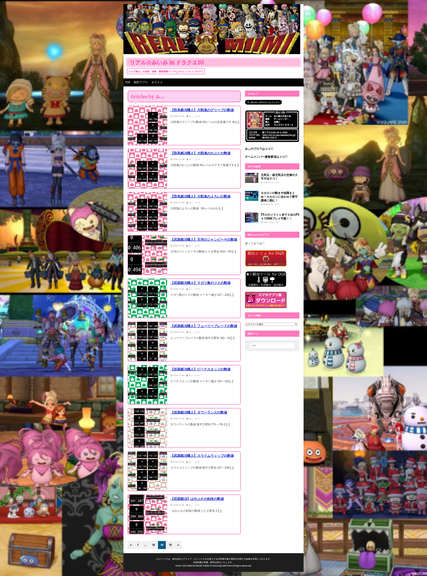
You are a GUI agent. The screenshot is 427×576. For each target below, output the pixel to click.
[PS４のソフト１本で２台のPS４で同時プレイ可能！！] (251, 220)
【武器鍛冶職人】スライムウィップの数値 (202, 455)
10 (278, 204)
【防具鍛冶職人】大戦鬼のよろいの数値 (200, 196)
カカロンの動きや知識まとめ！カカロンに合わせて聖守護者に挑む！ (279, 196)
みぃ (191, 116)
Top (419, 568)
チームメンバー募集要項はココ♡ (266, 156)
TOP (127, 82)
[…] (237, 122)
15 (170, 545)
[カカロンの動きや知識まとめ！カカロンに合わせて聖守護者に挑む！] (251, 198)
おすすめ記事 (254, 166)
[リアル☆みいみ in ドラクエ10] (211, 51)
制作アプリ (141, 82)
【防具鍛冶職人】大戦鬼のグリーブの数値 (202, 110)
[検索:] (272, 345)
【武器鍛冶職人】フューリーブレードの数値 (203, 326)
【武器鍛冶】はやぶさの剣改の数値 (197, 498)
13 (153, 545)
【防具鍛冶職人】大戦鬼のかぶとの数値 (200, 153)
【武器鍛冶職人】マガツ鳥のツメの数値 (200, 282)
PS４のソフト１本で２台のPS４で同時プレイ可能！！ (280, 216)
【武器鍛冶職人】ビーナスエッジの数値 (200, 369)
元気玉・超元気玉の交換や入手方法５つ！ (279, 177)
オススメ (157, 82)
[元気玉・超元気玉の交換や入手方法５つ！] (251, 180)
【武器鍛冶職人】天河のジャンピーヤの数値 (203, 239)
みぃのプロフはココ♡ (259, 148)
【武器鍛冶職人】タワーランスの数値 (198, 412)
